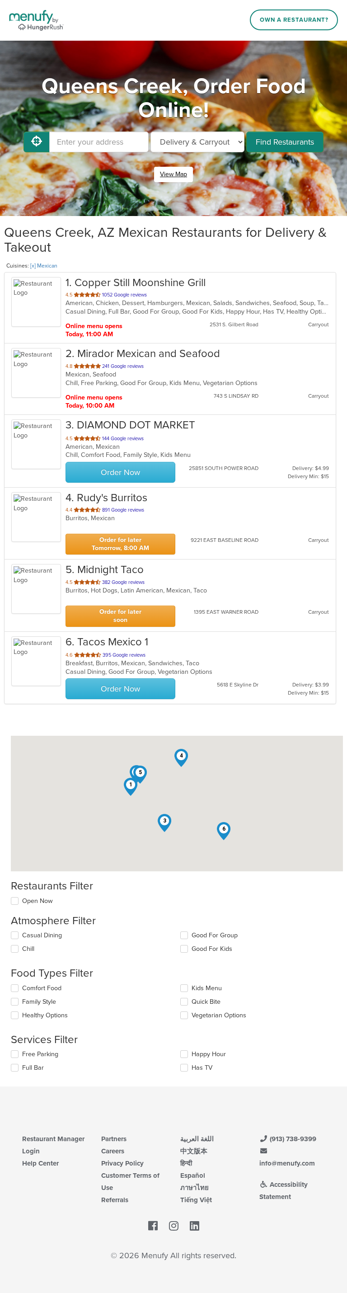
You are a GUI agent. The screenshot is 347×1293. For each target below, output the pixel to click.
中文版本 (193, 1151)
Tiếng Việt (196, 1200)
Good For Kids (212, 949)
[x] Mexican (43, 266)
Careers (112, 1151)
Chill (28, 949)
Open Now (37, 901)
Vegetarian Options (219, 1015)
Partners (114, 1139)
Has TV (202, 1068)
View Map (173, 174)
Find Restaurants (285, 142)
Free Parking (40, 1054)
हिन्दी (186, 1163)
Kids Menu (207, 988)
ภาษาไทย (194, 1188)
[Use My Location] (36, 142)
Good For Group (215, 935)
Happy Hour (209, 1054)
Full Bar (33, 1068)
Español (192, 1175)
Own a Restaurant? (294, 20)
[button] (130, 786)
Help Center (40, 1163)
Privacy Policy (122, 1163)
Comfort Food (41, 988)
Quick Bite (206, 1002)
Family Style (39, 1002)
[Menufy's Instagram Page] (173, 1226)
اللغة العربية (197, 1139)
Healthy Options (45, 1015)
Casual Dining (42, 935)
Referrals (114, 1200)
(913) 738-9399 (292, 1139)
